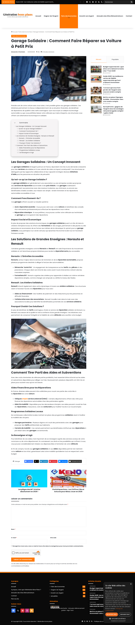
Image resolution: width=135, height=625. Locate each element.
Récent (98, 59)
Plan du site (15, 599)
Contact (129, 16)
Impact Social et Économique (29, 133)
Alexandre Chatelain (18, 52)
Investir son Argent (86, 16)
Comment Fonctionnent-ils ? (28, 131)
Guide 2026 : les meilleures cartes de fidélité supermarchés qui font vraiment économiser (45, 2)
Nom (13, 529)
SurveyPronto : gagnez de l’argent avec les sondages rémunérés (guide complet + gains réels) (113, 110)
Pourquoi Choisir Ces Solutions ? (30, 143)
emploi (25, 399)
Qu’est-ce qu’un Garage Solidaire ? (30, 129)
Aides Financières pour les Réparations (32, 148)
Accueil (38, 16)
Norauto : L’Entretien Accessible (29, 138)
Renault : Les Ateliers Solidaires (29, 140)
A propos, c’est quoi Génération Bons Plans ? (26, 590)
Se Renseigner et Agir (26, 152)
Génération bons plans (44, 621)
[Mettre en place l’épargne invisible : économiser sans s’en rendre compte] (96, 100)
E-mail (14, 538)
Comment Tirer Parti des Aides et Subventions (31, 145)
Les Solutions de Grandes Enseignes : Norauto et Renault (35, 136)
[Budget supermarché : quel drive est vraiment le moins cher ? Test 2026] (96, 69)
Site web (53, 538)
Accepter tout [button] (112, 614)
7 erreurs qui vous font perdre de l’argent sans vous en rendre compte (112, 90)
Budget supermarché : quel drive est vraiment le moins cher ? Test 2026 (113, 69)
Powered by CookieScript (118, 621)
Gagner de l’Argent (51, 16)
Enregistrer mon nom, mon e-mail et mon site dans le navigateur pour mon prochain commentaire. (48, 546)
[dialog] (118, 602)
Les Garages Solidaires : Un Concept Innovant (31, 126)
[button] (118, 619)
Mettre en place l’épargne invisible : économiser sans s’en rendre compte (113, 99)
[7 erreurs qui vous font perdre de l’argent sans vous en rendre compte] (96, 90)
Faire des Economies (69, 16)
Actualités (54, 596)
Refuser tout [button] (125, 614)
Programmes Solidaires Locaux (29, 150)
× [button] (131, 584)
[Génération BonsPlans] (17, 15)
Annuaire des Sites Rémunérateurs (110, 16)
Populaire (115, 59)
